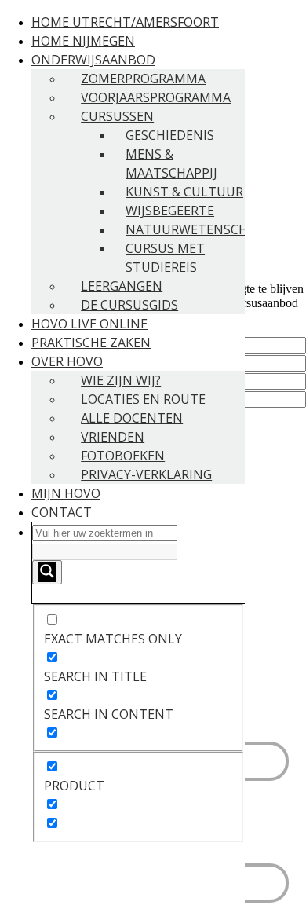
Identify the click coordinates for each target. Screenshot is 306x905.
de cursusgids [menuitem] (129, 304)
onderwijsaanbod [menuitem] (93, 59)
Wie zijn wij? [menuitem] (121, 380)
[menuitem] (138, 682)
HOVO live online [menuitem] (89, 323)
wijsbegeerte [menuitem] (170, 210)
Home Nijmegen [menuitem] (83, 40)
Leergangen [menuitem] (121, 286)
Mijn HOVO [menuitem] (65, 493)
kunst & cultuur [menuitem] (184, 191)
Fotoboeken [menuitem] (123, 455)
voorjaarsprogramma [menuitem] (156, 97)
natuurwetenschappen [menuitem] (207, 229)
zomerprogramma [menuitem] (143, 78)
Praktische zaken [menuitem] (91, 342)
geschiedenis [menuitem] (170, 135)
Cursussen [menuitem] (117, 116)
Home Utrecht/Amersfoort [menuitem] (125, 22)
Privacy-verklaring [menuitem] (146, 474)
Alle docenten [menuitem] (132, 418)
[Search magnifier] (47, 572)
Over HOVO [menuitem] (67, 361)
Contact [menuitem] (61, 512)
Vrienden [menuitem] (112, 436)
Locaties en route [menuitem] (143, 399)
